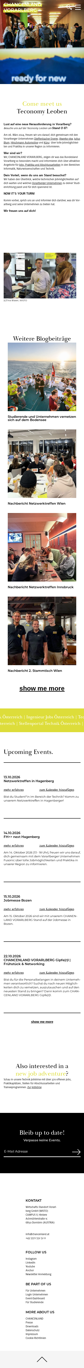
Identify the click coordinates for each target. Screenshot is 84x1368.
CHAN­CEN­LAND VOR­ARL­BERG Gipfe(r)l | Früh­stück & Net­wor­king (37, 962)
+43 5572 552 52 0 (36, 1238)
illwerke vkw (66, 138)
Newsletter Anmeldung (38, 1274)
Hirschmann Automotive (24, 142)
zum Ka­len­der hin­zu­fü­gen (56, 790)
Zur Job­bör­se (34, 1087)
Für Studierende (35, 1302)
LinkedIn (30, 1262)
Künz (47, 142)
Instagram (31, 1258)
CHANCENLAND (34, 1318)
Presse (29, 1322)
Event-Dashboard (35, 1298)
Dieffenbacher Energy (46, 138)
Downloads (32, 1326)
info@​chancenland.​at (37, 1234)
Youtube (30, 1266)
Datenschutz (32, 1330)
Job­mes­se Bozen (18, 900)
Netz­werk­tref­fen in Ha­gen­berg (29, 781)
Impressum (32, 1334)
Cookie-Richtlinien (36, 1338)
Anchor (30, 1270)
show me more (42, 688)
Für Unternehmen (35, 1290)
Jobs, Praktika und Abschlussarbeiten (40, 164)
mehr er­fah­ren (14, 790)
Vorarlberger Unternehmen (47, 183)
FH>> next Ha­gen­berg (22, 837)
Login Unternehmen (37, 1294)
